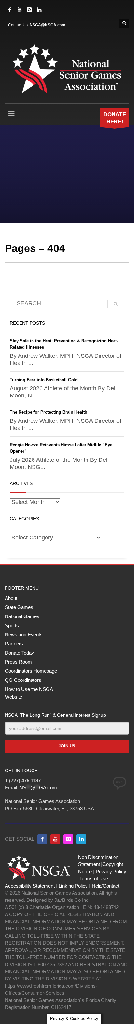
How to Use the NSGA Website (29, 693)
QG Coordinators (23, 680)
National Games (22, 616)
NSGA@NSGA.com (47, 25)
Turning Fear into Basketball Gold (44, 379)
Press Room (18, 662)
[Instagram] (29, 10)
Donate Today (19, 652)
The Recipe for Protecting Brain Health (48, 412)
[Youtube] (55, 839)
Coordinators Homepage (31, 671)
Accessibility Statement (30, 885)
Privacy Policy (111, 871)
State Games (19, 607)
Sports (12, 625)
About (11, 598)
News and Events (24, 634)
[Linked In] (39, 10)
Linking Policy (73, 885)
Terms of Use (93, 878)
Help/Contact (105, 885)
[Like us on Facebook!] (42, 839)
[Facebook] (10, 10)
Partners (14, 643)
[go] (115, 304)
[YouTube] (19, 10)
